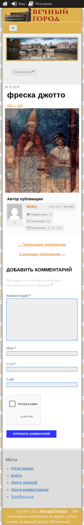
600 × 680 (15, 105)
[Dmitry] (14, 211)
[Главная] (5, 4)
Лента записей (24, 482)
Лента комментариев (30, 489)
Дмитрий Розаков (53, 511)
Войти (16, 475)
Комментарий (18, 296)
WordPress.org (22, 496)
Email (11, 364)
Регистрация (22, 468)
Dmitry (31, 206)
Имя (11, 348)
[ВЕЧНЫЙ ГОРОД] (37, 15)
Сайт (10, 379)
